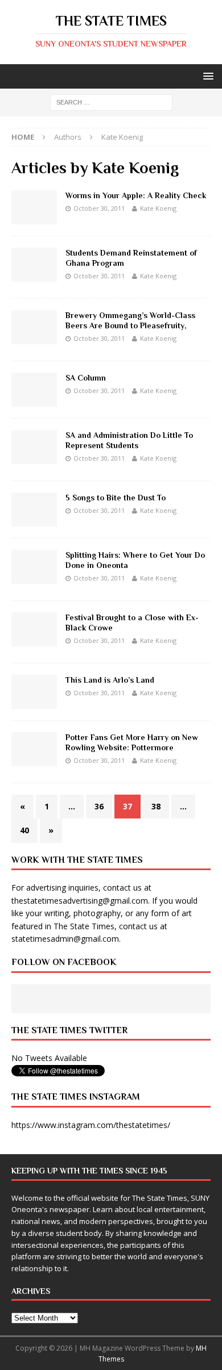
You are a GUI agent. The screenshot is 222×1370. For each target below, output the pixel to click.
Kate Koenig (158, 208)
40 (24, 830)
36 (99, 806)
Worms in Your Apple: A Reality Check (135, 195)
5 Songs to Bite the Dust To (115, 497)
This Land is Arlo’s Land (109, 679)
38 (156, 806)
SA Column (85, 377)
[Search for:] (111, 102)
